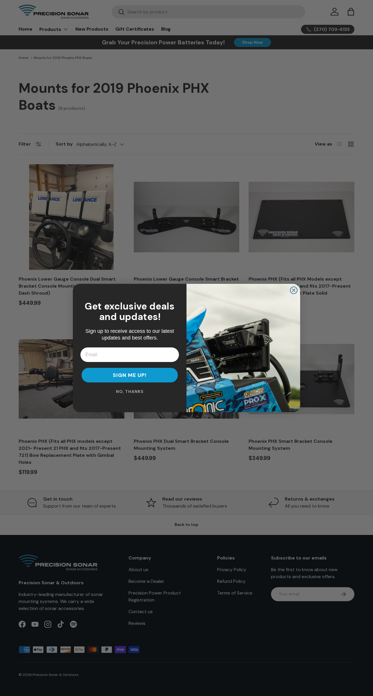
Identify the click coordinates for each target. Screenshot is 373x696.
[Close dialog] (293, 290)
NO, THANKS (130, 391)
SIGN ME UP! (130, 375)
